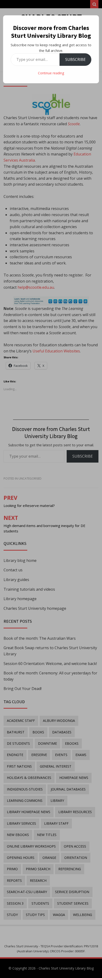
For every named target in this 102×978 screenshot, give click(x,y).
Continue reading (51, 73)
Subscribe (75, 59)
